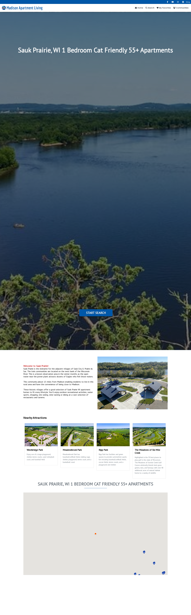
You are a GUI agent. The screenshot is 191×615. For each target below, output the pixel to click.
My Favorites (165, 8)
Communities (182, 8)
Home (140, 8)
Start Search (96, 313)
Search (150, 8)
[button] (163, 573)
